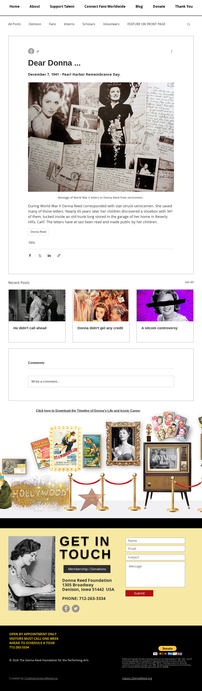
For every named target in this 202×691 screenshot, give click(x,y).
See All (189, 282)
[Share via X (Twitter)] (39, 255)
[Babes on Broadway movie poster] (101, 305)
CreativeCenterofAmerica (41, 678)
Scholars (88, 24)
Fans (52, 24)
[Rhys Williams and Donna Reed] (37, 305)
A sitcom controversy (159, 328)
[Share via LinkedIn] (49, 255)
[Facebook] (66, 608)
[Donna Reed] (165, 305)
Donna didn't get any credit (100, 328)
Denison (35, 24)
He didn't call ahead (30, 328)
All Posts (14, 24)
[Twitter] (75, 608)
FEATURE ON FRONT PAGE (146, 24)
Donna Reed (38, 231)
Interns (69, 24)
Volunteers (111, 24)
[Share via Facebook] (30, 255)
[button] (34, 6)
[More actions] (171, 51)
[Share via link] (59, 255)
